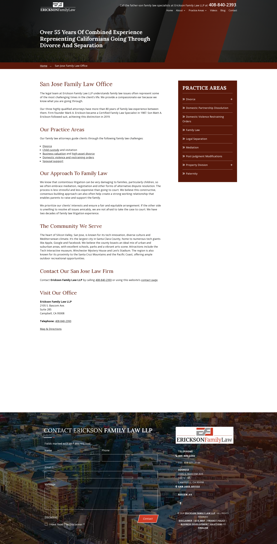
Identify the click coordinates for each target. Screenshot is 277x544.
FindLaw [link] (203, 527)
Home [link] (169, 10)
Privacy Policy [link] (216, 520)
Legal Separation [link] (196, 138)
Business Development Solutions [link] (202, 524)
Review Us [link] (185, 494)
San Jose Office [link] (189, 486)
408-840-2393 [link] (222, 5)
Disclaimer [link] (185, 520)
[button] (180, 503)
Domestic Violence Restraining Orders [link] (203, 119)
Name (48, 450)
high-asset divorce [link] (83, 153)
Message (50, 484)
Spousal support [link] (53, 161)
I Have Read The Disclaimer (67, 524)
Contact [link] (233, 10)
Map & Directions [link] (51, 329)
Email (49, 467)
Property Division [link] (197, 165)
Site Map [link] (199, 520)
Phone (106, 450)
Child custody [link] (51, 150)
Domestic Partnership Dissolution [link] (207, 108)
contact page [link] (149, 280)
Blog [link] (222, 10)
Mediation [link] (192, 147)
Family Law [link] (193, 130)
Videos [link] (213, 10)
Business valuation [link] (54, 153)
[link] (58, 7)
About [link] (179, 10)
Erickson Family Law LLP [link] (200, 513)
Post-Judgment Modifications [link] (204, 156)
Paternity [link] (192, 173)
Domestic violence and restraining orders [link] (68, 157)
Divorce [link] (47, 146)
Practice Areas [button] (196, 10)
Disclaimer (51, 517)
